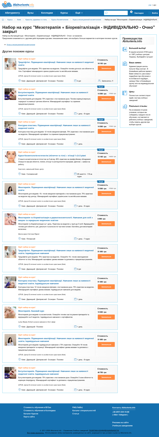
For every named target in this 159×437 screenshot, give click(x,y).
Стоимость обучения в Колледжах (40, 410)
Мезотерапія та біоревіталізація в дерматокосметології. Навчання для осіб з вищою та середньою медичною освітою (55, 219)
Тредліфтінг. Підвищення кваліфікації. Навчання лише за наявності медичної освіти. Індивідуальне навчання (56, 252)
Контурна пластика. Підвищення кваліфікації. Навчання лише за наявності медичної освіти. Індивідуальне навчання (54, 282)
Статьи (75, 413)
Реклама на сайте (120, 422)
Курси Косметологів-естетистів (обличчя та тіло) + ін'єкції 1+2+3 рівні (52, 155)
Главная (3, 19)
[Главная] (20, 4)
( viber (115, 414)
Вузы (30, 12)
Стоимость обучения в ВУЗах (37, 407)
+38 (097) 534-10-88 (120, 411)
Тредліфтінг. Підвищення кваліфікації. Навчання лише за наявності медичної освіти (56, 63)
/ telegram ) (123, 414)
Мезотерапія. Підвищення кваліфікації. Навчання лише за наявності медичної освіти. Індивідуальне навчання (56, 339)
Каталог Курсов (31, 413)
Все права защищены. (35, 433)
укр (150, 5)
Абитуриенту (12, 12)
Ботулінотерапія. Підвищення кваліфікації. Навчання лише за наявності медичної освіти (53, 94)
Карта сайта (29, 416)
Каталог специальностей (84, 410)
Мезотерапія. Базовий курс (31, 310)
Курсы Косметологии (59, 19)
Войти (155, 13)
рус (155, 5)
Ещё (78, 12)
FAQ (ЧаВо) (77, 407)
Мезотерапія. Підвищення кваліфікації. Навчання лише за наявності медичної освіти (56, 188)
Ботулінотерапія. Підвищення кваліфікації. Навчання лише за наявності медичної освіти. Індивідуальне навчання (53, 372)
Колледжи (47, 12)
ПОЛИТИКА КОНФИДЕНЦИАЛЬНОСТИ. (104, 430)
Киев (19, 19)
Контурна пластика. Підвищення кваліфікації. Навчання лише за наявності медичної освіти (54, 126)
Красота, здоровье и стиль (36, 19)
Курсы (64, 12)
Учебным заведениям (122, 425)
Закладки (139, 13)
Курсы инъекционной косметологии (87, 19)
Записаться (106, 68)
